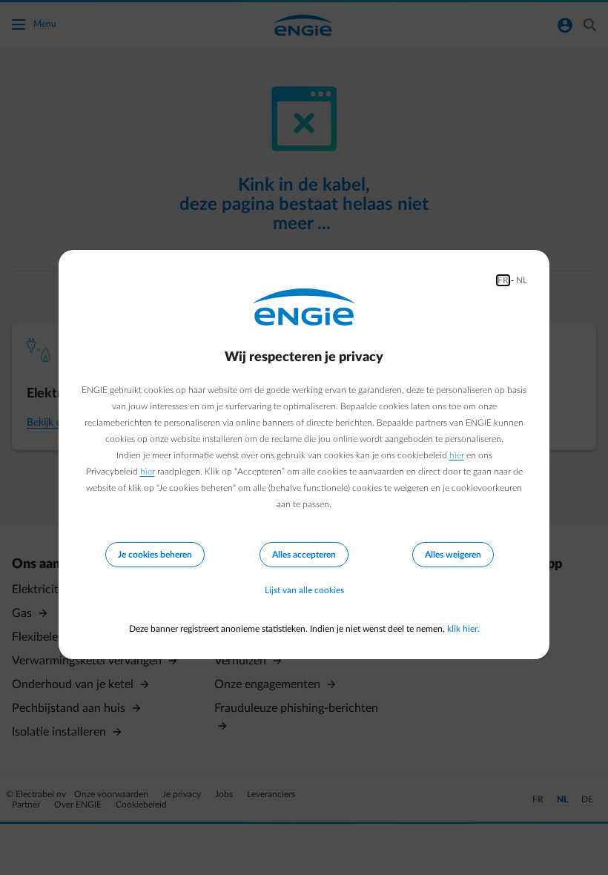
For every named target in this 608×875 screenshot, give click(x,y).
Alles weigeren (453, 554)
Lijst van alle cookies (304, 590)
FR (503, 280)
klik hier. (463, 628)
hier (456, 455)
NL (521, 280)
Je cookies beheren (155, 554)
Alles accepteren (304, 554)
